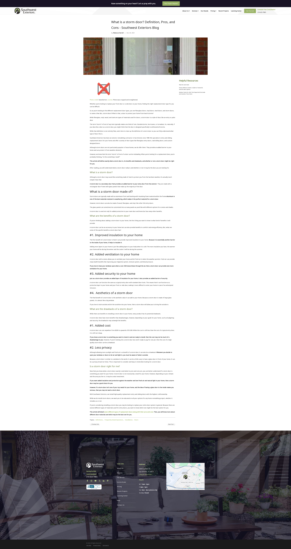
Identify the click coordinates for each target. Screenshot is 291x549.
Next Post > (171, 424)
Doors (136, 420)
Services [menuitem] (194, 11)
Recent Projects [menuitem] (223, 11)
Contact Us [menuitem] (120, 505)
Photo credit (94, 100)
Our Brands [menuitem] (204, 11)
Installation (128, 420)
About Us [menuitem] (185, 11)
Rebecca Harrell (118, 33)
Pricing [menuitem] (213, 11)
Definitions (99, 420)
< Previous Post (95, 424)
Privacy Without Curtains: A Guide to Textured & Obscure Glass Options (191, 88)
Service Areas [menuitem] (121, 482)
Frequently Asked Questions (114, 420)
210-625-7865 (91, 477)
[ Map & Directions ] (145, 474)
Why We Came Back (184, 84)
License (110, 100)
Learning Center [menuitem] (236, 11)
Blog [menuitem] (118, 500)
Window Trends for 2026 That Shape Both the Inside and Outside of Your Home (192, 93)
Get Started (250, 11)
